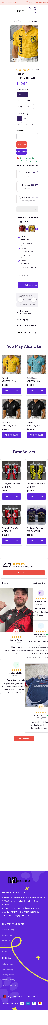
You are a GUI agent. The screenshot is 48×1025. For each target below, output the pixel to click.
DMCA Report (33, 996)
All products (23, 21)
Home (12, 21)
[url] (16, 915)
